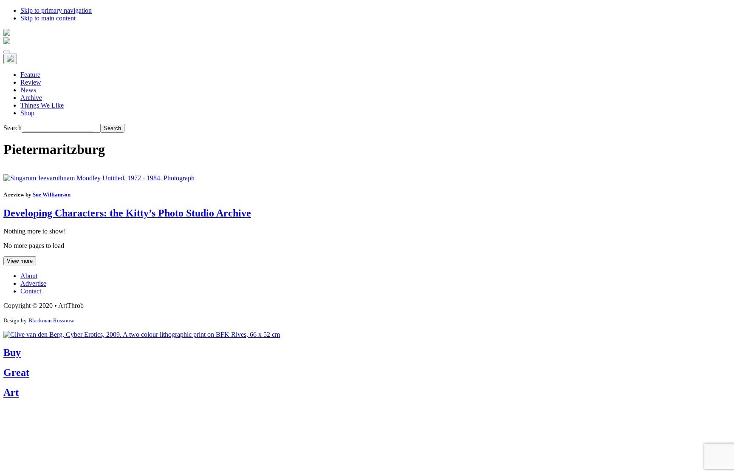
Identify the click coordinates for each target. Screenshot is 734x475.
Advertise (33, 283)
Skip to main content (48, 18)
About (28, 275)
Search (12, 127)
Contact (30, 291)
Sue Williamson (52, 194)
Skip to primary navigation (56, 10)
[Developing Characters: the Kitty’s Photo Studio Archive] (99, 178)
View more (20, 261)
